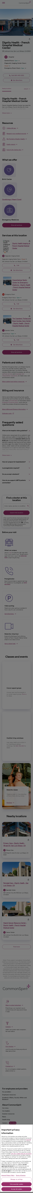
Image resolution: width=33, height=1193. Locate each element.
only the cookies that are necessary (21, 1153)
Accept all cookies (16, 1189)
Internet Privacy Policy (7, 1175)
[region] (16, 1158)
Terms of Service (20, 1175)
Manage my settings (17, 1179)
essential (28, 1139)
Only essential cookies (16, 1184)
